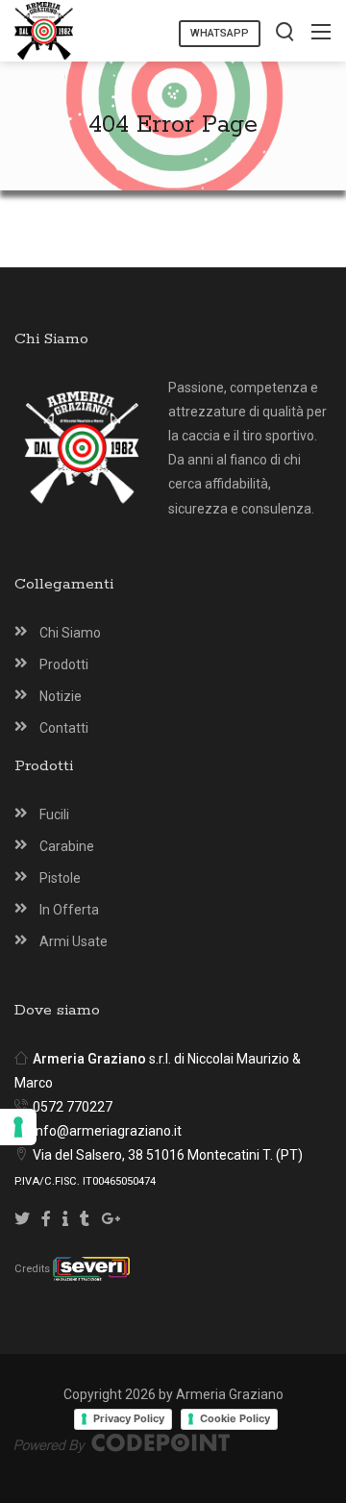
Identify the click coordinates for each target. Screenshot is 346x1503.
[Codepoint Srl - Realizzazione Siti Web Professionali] (122, 1442)
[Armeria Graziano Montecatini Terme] (43, 29)
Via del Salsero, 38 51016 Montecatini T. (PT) (168, 1155)
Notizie (60, 696)
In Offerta (69, 909)
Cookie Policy (235, 1418)
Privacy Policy (128, 1418)
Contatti (63, 728)
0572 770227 (72, 1107)
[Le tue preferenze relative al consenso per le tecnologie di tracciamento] (18, 1127)
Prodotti (63, 664)
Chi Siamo (70, 632)
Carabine (66, 846)
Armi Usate (73, 941)
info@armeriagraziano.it (107, 1131)
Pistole (60, 878)
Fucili (54, 814)
